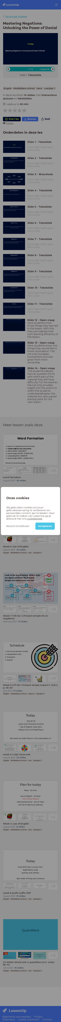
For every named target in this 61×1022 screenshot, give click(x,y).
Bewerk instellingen (17, 526)
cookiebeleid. (34, 518)
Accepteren (45, 526)
